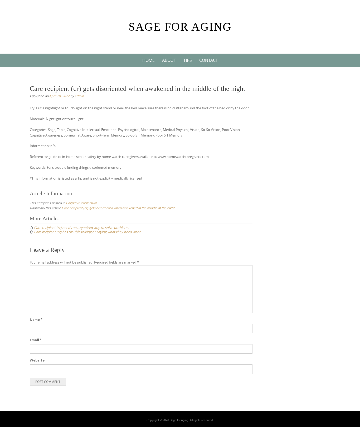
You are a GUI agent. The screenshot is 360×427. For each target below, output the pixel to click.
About (169, 60)
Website (37, 360)
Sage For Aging (180, 26)
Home (148, 60)
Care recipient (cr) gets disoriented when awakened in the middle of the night (118, 208)
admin (79, 96)
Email (36, 339)
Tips (187, 60)
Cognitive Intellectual (81, 203)
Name (36, 319)
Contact (208, 60)
